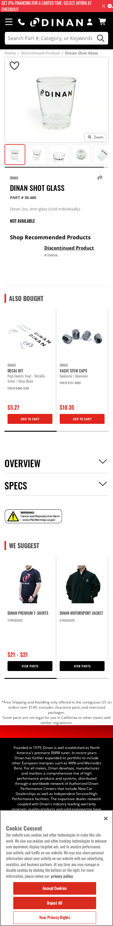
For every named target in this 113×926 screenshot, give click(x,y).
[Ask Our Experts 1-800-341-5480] (21, 21)
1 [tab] (31, 431)
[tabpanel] (30, 367)
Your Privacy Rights (54, 917)
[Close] (105, 818)
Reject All (54, 903)
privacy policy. (62, 876)
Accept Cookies (54, 888)
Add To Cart (30, 419)
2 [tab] (83, 431)
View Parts (30, 666)
